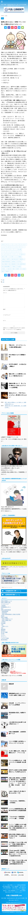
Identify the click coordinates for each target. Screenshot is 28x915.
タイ (18, 246)
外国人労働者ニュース (6, 601)
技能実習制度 (5, 611)
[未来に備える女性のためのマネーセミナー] (14, 910)
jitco (2, 608)
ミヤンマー (19, 251)
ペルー (14, 251)
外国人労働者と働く (6, 602)
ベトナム (9, 251)
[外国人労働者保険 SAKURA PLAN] (14, 651)
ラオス (8, 254)
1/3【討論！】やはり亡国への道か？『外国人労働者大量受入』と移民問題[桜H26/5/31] (18, 844)
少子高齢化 (13, 266)
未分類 (2, 633)
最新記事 (11, 684)
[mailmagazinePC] (14, 565)
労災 (2, 627)
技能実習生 (4, 613)
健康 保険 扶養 (15, 259)
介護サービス (13, 256)
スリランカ (13, 246)
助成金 (2, 615)
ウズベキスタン (23, 244)
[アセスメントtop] (14, 581)
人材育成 (3, 621)
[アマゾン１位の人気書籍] (14, 425)
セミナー (3, 635)
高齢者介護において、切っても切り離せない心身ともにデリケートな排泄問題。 (17, 385)
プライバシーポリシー (16, 889)
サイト (4, 320)
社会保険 (19, 266)
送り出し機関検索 (15, 886)
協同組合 (14, 261)
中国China (22, 254)
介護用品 (3, 259)
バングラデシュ (10, 249)
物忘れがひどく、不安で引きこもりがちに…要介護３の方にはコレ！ (18, 395)
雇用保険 (3, 629)
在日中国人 (19, 261)
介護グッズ (7, 256)
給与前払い (4, 268)
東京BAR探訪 (4, 639)
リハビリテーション (15, 254)
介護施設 (19, 256)
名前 (4, 309)
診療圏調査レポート (6, 607)
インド (10, 244)
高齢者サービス (9, 271)
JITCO (3, 244)
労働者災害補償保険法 (6, 261)
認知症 (24, 268)
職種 (13, 268)
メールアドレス (6, 314)
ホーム (4, 884)
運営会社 (4, 890)
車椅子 (3, 271)
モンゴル (3, 254)
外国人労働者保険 (12, 264)
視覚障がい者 (18, 268)
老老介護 (9, 268)
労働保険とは (22, 259)
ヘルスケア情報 (5, 638)
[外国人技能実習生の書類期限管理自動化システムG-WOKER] (14, 505)
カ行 (8, 246)
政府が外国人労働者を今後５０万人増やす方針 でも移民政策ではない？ (17, 836)
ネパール (3, 249)
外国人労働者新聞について (13, 890)
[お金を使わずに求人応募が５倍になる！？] (14, 464)
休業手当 (8, 259)
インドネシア (16, 244)
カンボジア (4, 246)
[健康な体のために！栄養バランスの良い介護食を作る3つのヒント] (19, 27)
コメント (5, 292)
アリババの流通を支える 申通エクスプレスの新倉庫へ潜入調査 (17, 762)
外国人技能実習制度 (21, 264)
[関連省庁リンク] (14, 873)
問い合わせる (22, 886)
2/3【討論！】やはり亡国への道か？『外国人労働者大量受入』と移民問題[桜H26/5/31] (18, 862)
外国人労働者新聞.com (14, 895)
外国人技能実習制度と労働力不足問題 (11, 614)
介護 (2, 256)
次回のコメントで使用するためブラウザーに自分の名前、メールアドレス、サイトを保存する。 (14, 328)
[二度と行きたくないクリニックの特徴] (14, 673)
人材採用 (3, 605)
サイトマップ (7, 889)
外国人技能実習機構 (6, 266)
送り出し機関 (4, 632)
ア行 (6, 244)
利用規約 (23, 889)
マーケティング (5, 604)
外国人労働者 (4, 264)
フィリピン (4, 251)
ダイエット (22, 246)
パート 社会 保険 (17, 249)
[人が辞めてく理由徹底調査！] (14, 544)
